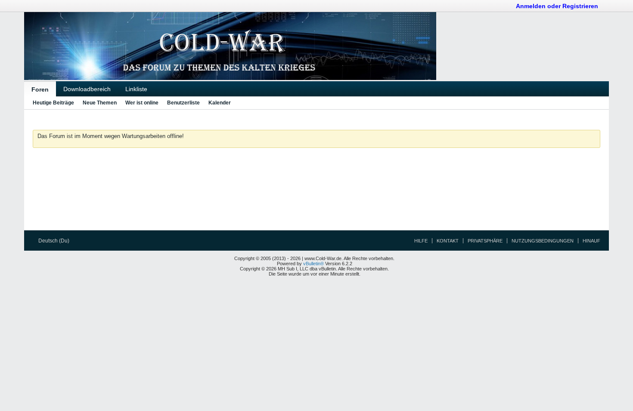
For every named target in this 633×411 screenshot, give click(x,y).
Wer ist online (141, 103)
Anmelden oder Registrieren (557, 6)
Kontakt (448, 240)
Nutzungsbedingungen (543, 240)
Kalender (219, 103)
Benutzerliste (183, 103)
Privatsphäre (485, 240)
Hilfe (421, 240)
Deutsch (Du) (54, 241)
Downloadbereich (87, 89)
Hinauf (591, 240)
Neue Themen (100, 103)
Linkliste (136, 89)
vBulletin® (313, 263)
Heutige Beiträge (53, 103)
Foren (40, 89)
